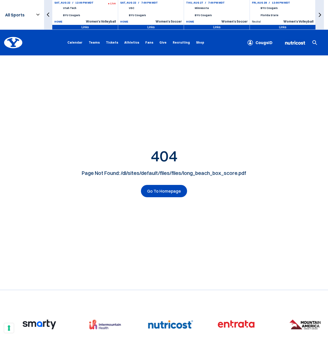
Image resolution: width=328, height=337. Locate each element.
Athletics (131, 42)
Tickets (112, 42)
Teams (94, 42)
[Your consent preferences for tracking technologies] (9, 328)
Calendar (75, 42)
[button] (48, 14)
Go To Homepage (164, 191)
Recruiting (181, 42)
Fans (149, 42)
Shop (200, 42)
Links (85, 27)
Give (163, 42)
